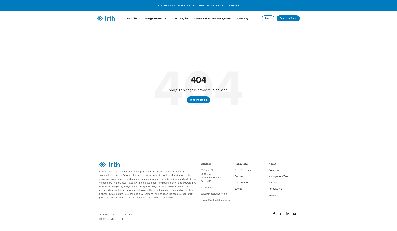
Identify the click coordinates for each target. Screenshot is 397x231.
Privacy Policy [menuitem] (126, 214)
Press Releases (243, 170)
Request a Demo (288, 18)
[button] (274, 214)
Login (268, 18)
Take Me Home (198, 99)
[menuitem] (132, 18)
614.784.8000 (208, 187)
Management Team (279, 176)
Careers (273, 195)
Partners (273, 182)
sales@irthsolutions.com (214, 193)
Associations (275, 188)
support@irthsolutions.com (215, 200)
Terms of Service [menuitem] (108, 214)
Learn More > (232, 5)
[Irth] (106, 18)
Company (274, 170)
